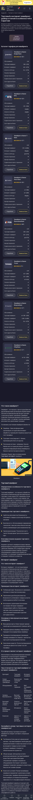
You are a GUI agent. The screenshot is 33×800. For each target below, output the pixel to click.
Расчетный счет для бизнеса (10, 8)
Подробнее (27, 2)
